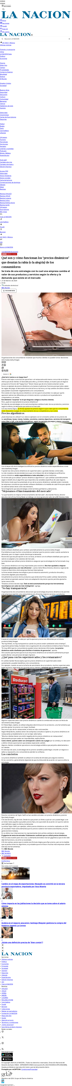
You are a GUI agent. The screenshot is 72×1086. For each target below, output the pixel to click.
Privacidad (33, 1069)
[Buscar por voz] (69, 39)
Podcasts (3, 151)
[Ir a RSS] (3, 1049)
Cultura (2, 97)
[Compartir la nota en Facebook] (3, 370)
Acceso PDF (4, 171)
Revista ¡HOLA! (5, 196)
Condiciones (25, 1069)
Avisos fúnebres (5, 176)
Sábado (2, 185)
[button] (36, 140)
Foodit (4, 26)
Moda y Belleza (5, 153)
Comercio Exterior (6, 72)
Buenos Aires (4, 90)
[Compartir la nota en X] (5, 370)
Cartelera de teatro (7, 164)
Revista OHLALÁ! (6, 194)
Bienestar (3, 101)
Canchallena (4, 131)
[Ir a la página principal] (36, 18)
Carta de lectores (6, 180)
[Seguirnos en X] (3, 1038)
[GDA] (7, 1076)
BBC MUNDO (6, 853)
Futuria (2, 63)
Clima (2, 52)
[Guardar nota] (3, 362)
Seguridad (3, 92)
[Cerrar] (32, 35)
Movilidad (3, 74)
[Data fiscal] (3, 1083)
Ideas (2, 187)
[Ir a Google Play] (7, 1056)
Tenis (2, 128)
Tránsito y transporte (7, 50)
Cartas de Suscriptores (8, 117)
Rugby (2, 126)
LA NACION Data (6, 54)
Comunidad (4, 99)
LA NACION (6, 252)
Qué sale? (3, 160)
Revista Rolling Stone (7, 203)
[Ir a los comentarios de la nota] (5, 362)
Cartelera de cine (6, 162)
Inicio (4, 21)
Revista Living (5, 200)
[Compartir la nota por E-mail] (7, 370)
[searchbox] (35, 39)
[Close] (3, 945)
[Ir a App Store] (7, 1060)
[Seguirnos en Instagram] (3, 1044)
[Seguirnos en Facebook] (3, 1032)
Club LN (5, 29)
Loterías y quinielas (7, 149)
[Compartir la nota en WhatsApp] (5, 365)
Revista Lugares (5, 198)
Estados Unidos (5, 83)
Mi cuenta (5, 32)
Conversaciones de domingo (10, 182)
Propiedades (4, 70)
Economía (14, 252)
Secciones (5, 23)
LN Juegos (3, 137)
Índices (2, 77)
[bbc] (9, 255)
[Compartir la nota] (3, 365)
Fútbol (2, 124)
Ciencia (2, 104)
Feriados (3, 146)
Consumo (7, 856)
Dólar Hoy (3, 65)
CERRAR (2, 1)
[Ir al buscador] (3, 9)
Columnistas (4, 115)
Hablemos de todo (6, 106)
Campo (2, 68)
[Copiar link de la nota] (3, 368)
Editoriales (4, 113)
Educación (3, 95)
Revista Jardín (5, 205)
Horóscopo (4, 144)
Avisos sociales (5, 178)
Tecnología (4, 142)
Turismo (3, 140)
